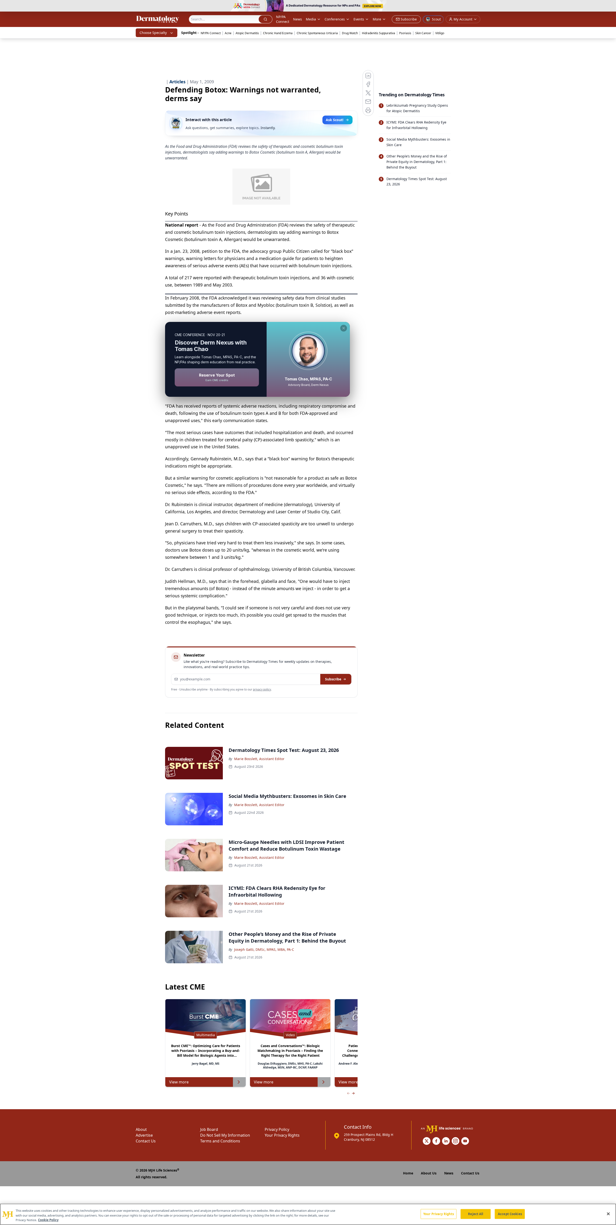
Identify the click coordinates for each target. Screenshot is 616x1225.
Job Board (209, 1129)
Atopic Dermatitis (247, 33)
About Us (428, 1173)
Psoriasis (405, 33)
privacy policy (262, 689)
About (141, 1129)
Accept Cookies (510, 1214)
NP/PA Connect (282, 19)
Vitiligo (439, 33)
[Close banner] (609, 6)
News (297, 19)
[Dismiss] (343, 328)
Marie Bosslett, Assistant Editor (259, 758)
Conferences (335, 19)
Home (408, 1173)
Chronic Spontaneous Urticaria (317, 33)
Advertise (144, 1135)
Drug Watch (350, 33)
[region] (308, 1214)
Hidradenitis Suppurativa (378, 33)
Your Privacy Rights (282, 1135)
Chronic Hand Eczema (278, 33)
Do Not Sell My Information (225, 1135)
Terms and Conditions (220, 1141)
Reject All (475, 1214)
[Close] (608, 1213)
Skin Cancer (423, 33)
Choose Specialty (153, 32)
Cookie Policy (48, 1220)
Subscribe (333, 679)
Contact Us (146, 1141)
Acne (228, 33)
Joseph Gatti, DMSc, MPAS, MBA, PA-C (264, 949)
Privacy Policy (277, 1129)
